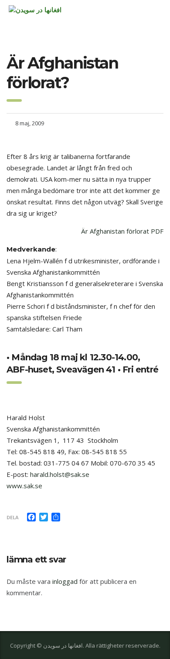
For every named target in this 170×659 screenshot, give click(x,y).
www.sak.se (24, 485)
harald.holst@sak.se (59, 474)
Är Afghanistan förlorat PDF (122, 231)
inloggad (65, 581)
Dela (13, 517)
